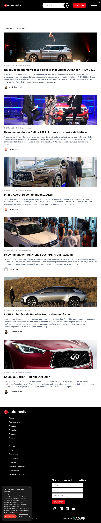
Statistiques (14, 470)
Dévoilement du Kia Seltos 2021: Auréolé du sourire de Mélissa (45, 132)
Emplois (12, 450)
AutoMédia (8, 28)
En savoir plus (18, 512)
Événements (14, 454)
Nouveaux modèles (17, 466)
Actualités (13, 430)
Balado (11, 438)
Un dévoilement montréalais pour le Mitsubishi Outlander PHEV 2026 (49, 69)
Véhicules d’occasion (17, 474)
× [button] (29, 488)
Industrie (12, 462)
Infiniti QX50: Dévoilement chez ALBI (28, 194)
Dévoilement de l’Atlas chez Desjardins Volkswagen (38, 254)
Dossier (12, 446)
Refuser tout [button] (23, 516)
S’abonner (79, 5)
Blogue (11, 442)
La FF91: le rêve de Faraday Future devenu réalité (37, 314)
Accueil (12, 418)
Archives (12, 434)
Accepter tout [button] (10, 516)
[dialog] (17, 503)
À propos (12, 426)
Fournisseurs (14, 458)
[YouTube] (73, 510)
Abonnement (14, 422)
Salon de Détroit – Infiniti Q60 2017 (27, 376)
